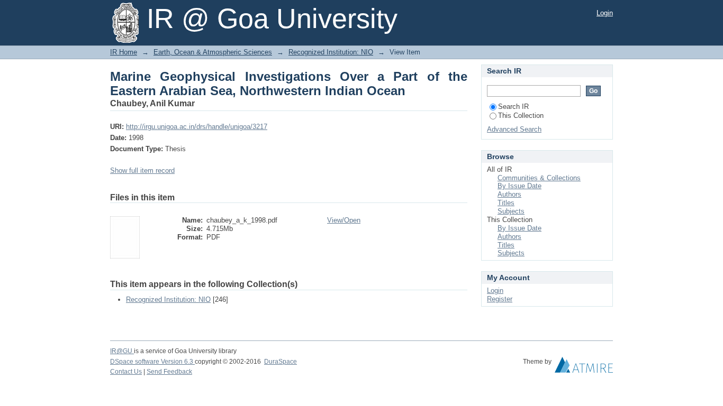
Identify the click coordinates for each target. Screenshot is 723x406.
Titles (506, 203)
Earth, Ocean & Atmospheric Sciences (212, 52)
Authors (509, 194)
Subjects (511, 211)
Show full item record (142, 170)
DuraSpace (280, 361)
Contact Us (126, 371)
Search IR (513, 106)
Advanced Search (514, 129)
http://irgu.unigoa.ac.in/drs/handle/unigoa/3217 (196, 127)
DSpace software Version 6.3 (152, 361)
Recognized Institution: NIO (330, 52)
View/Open (343, 220)
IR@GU (122, 351)
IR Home (123, 52)
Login (605, 13)
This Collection (521, 115)
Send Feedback (169, 371)
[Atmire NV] (584, 367)
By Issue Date (519, 186)
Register (499, 299)
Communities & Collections (539, 178)
